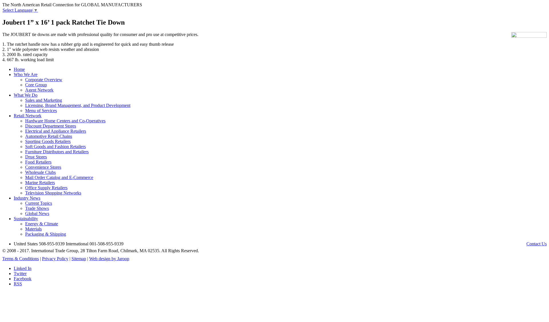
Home (19, 69)
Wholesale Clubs (40, 172)
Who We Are (25, 74)
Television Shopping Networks (53, 192)
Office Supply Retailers (46, 187)
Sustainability (26, 218)
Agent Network (39, 90)
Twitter (20, 273)
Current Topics (38, 203)
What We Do (25, 95)
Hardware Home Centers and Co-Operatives (65, 120)
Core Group (36, 84)
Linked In (22, 268)
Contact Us (536, 243)
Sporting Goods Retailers (48, 141)
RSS (18, 283)
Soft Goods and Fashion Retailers (55, 146)
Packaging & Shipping (45, 234)
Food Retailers (38, 162)
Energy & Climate (41, 223)
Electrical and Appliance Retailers (55, 131)
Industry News (27, 198)
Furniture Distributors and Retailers (57, 151)
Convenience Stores (43, 167)
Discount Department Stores (50, 126)
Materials (33, 228)
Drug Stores (36, 156)
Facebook (22, 278)
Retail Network (27, 115)
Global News (37, 213)
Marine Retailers (40, 182)
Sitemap (78, 258)
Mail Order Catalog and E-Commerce (59, 177)
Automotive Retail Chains (48, 136)
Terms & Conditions (20, 258)
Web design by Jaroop (109, 258)
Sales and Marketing (43, 100)
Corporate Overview (43, 79)
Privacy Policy (55, 258)
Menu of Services (41, 110)
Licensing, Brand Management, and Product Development (77, 105)
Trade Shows (37, 208)
